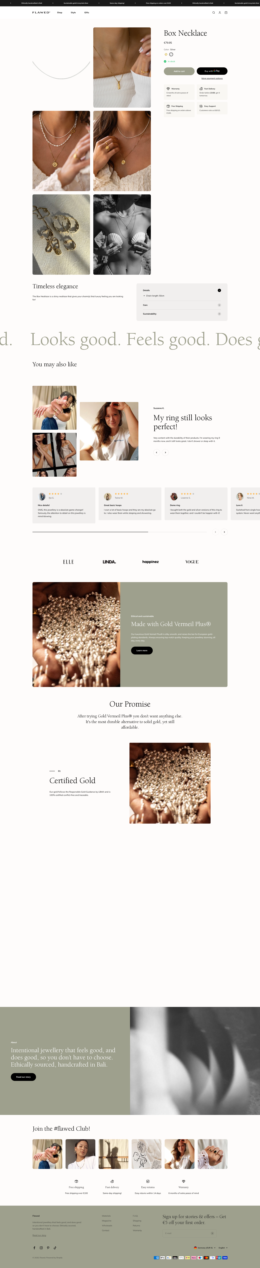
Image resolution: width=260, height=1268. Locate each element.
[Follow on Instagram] (41, 1248)
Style (73, 12)
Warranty (137, 1230)
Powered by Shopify (54, 1258)
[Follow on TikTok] (55, 1248)
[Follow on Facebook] (34, 1248)
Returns (136, 1225)
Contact (105, 1230)
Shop (59, 12)
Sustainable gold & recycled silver (169, 3)
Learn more (141, 650)
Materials (106, 1216)
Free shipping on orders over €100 (80, 3)
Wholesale (107, 1225)
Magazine (106, 1220)
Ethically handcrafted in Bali (124, 3)
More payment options (212, 78)
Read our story (23, 1077)
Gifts (86, 12)
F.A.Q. (135, 1216)
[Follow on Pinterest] (48, 1248)
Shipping (137, 1220)
